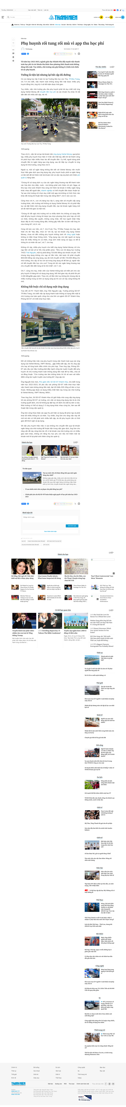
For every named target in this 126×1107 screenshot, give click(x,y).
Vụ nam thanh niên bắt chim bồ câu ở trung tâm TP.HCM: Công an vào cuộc (98, 762)
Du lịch (63, 24)
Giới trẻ (52, 24)
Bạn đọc (102, 1067)
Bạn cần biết (32, 10)
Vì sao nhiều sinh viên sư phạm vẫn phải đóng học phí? (43, 489)
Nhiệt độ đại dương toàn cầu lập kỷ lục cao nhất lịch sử (99, 706)
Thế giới (28, 24)
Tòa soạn (71, 1084)
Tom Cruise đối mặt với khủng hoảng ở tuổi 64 (107, 813)
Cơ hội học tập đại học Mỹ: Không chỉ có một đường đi (100, 891)
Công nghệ (87, 24)
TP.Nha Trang (74, 79)
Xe (92, 24)
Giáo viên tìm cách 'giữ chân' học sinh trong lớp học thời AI (107, 873)
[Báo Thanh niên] (18, 1084)
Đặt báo (50, 1084)
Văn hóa (69, 24)
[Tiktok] (120, 10)
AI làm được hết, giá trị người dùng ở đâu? (98, 853)
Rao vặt (102, 1071)
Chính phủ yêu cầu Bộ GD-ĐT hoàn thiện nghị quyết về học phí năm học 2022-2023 (51, 496)
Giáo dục (58, 24)
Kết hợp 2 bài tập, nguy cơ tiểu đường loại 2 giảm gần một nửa (98, 950)
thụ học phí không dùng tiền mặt (30, 544)
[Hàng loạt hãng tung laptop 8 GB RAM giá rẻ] (92, 973)
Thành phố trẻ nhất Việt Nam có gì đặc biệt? (107, 658)
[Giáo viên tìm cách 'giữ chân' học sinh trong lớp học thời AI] (92, 875)
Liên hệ (46, 10)
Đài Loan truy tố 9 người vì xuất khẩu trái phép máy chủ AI (99, 699)
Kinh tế (34, 24)
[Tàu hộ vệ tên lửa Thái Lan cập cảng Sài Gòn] (92, 690)
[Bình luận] (13, 53)
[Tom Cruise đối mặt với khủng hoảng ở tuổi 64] (92, 814)
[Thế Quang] (23, 49)
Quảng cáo (58, 1084)
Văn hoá (58, 1071)
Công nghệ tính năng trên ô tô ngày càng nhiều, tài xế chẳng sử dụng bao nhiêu (100, 1021)
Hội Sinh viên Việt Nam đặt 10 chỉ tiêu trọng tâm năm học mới (107, 844)
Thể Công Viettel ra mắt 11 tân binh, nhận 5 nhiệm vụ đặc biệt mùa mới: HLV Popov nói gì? (99, 918)
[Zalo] (123, 10)
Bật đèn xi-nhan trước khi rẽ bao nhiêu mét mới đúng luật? (98, 1015)
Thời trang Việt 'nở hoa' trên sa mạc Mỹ (108, 1034)
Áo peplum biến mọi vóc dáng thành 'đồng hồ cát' (99, 1047)
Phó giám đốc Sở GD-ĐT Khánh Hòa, (54, 382)
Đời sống (39, 24)
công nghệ (71, 234)
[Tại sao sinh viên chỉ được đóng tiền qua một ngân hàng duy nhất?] (32, 478)
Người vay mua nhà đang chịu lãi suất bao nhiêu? (108, 720)
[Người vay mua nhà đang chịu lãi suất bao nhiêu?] (92, 722)
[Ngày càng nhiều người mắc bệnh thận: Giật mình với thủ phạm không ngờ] (92, 941)
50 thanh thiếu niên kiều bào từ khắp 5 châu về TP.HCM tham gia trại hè (99, 768)
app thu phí (46, 544)
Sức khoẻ (36, 1071)
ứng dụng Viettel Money (62, 154)
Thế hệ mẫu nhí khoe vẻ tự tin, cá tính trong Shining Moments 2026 (98, 1053)
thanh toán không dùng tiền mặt (36, 541)
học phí (24, 541)
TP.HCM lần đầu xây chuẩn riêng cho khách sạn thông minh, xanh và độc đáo (99, 799)
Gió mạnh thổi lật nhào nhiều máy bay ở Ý (98, 793)
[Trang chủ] (12, 25)
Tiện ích (40, 10)
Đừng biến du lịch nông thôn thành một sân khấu (107, 782)
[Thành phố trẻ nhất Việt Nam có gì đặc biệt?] (92, 660)
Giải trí (74, 24)
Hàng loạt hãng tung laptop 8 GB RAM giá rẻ (107, 971)
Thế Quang (28, 49)
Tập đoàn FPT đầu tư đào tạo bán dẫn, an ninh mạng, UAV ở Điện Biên (99, 884)
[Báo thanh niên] (63, 17)
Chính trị (16, 24)
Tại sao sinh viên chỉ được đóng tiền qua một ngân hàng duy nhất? (60, 474)
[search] (19, 17)
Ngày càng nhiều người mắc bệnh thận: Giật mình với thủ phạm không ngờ (107, 940)
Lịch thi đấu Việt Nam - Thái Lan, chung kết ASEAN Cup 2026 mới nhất (98, 925)
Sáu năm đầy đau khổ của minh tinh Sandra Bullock (98, 829)
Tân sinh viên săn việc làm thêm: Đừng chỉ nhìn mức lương (98, 859)
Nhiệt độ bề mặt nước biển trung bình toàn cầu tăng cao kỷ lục (99, 732)
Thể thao (80, 24)
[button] (13, 40)
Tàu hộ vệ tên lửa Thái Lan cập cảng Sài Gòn (108, 688)
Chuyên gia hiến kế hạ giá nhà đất (95, 737)
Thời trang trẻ (109, 24)
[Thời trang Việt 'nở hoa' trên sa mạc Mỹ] (92, 1037)
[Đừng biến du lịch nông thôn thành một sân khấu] (92, 784)
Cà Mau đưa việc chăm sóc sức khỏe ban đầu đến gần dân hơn (98, 957)
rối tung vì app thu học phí (54, 541)
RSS (65, 1084)
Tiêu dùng (101, 24)
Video (95, 24)
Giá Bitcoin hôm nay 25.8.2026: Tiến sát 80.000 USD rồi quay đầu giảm (99, 989)
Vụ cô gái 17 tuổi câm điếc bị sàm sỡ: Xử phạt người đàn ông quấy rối (98, 669)
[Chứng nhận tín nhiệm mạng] (85, 1098)
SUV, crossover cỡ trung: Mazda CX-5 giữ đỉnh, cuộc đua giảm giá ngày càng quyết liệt (107, 1005)
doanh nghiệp (46, 191)
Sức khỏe (46, 24)
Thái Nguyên (31, 253)
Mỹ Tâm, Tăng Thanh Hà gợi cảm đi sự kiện (98, 823)
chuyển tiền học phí (48, 92)
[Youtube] (115, 10)
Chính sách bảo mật (83, 1084)
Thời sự (22, 24)
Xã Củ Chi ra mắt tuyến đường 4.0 (95, 675)
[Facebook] (117, 10)
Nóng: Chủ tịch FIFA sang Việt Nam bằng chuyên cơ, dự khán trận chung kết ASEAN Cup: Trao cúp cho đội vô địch (107, 908)
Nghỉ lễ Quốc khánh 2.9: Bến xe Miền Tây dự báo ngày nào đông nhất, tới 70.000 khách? (107, 752)
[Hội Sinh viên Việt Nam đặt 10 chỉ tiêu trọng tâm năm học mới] (92, 845)
